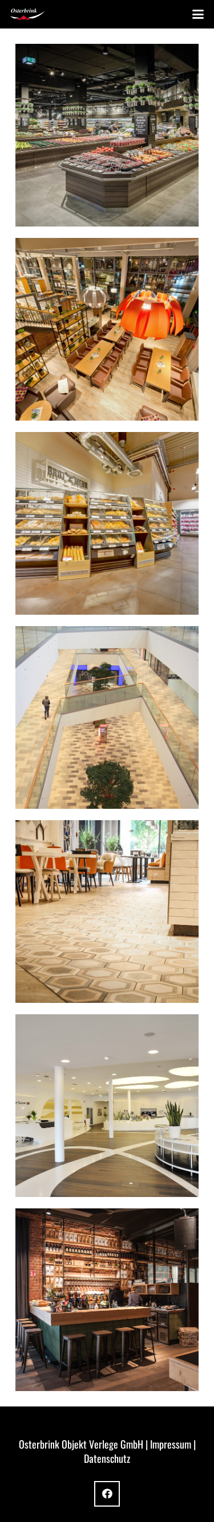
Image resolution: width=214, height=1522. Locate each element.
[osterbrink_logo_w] (27, 14)
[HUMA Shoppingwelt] (107, 717)
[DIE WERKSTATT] (107, 1299)
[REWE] (107, 523)
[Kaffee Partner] (107, 1105)
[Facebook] (107, 1494)
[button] (198, 14)
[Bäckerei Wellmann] (107, 329)
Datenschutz (107, 1458)
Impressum (170, 1444)
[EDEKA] (107, 135)
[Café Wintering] (107, 911)
